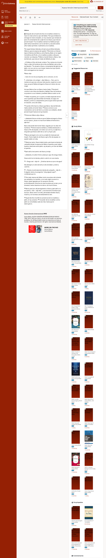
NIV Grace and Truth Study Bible (76, 262)
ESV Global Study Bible (89, 145)
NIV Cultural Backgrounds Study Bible (77, 239)
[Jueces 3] (19, 115)
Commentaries (78, 556)
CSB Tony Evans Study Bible (76, 145)
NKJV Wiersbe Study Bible (88, 445)
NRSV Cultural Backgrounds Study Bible (90, 469)
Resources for (79, 51)
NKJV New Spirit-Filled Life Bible (89, 423)
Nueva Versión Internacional (33, 214)
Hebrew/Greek (84, 17)
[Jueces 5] (67, 115)
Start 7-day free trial (81, 40)
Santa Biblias (48, 231)
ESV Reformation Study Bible (76, 167)
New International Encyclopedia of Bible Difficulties (90, 544)
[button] (96, 1)
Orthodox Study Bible (76, 491)
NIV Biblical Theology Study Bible (76, 215)
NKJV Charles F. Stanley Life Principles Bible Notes (76, 354)
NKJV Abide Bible (89, 329)
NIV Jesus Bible (89, 261)
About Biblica (48, 229)
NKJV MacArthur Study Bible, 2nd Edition (89, 401)
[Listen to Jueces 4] (39, 17)
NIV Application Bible (89, 189)
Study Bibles (78, 126)
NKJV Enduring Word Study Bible (76, 377)
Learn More (78, 44)
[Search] (100, 7)
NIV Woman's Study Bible (75, 330)
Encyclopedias (78, 502)
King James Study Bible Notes (89, 167)
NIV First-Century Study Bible (89, 238)
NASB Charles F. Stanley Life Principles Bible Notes (76, 191)
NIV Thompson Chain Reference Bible (89, 307)
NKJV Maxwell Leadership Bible (76, 423)
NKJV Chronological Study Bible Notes (90, 352)
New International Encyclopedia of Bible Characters (77, 544)
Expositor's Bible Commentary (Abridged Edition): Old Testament (90, 89)
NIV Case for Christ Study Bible (90, 214)
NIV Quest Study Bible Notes (76, 284)
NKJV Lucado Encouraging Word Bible (77, 401)
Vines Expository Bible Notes (89, 491)
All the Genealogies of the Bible (77, 521)
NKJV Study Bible (76, 445)
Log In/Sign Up (98, 1)
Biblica (39, 218)
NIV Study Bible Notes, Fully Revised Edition (76, 88)
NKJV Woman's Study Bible (76, 468)
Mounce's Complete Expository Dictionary (74, 114)
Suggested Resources (81, 68)
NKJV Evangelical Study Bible (89, 377)
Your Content (94, 17)
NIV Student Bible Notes (89, 284)
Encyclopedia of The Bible (89, 521)
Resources (75, 17)
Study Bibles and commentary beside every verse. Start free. (54, 1)
